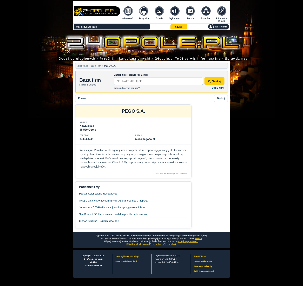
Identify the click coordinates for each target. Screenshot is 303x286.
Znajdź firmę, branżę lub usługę (131, 75)
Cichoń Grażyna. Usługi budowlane (99, 221)
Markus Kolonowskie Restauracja (98, 193)
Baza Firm (96, 65)
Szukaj (216, 81)
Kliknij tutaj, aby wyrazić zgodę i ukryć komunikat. (151, 244)
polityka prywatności (187, 241)
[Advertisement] (211, 166)
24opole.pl (83, 65)
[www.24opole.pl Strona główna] (97, 14)
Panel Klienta (200, 257)
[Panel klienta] (218, 26)
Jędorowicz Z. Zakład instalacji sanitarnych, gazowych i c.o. (112, 207)
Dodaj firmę (218, 88)
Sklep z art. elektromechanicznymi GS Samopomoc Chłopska (113, 200)
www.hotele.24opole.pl (126, 261)
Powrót (82, 98)
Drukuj (221, 98)
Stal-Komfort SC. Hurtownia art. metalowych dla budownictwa (113, 214)
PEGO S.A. (110, 65)
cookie (198, 238)
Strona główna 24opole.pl (127, 257)
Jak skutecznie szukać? (127, 88)
